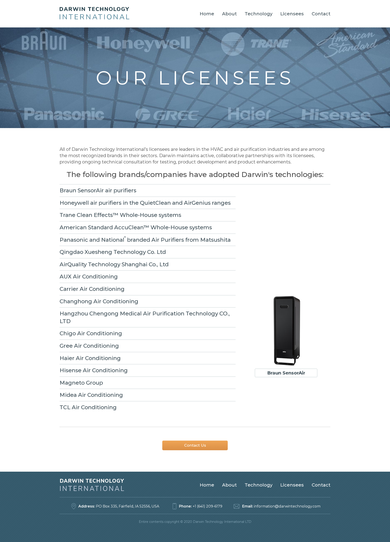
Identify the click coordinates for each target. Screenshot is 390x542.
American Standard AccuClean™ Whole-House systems (136, 227)
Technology (258, 13)
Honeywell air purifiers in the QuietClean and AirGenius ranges (145, 203)
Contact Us (195, 445)
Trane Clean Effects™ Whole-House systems (120, 215)
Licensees (292, 13)
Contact (321, 13)
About (229, 13)
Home (207, 13)
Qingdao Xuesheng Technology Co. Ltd (113, 252)
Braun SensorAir (286, 373)
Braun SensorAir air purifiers (98, 190)
